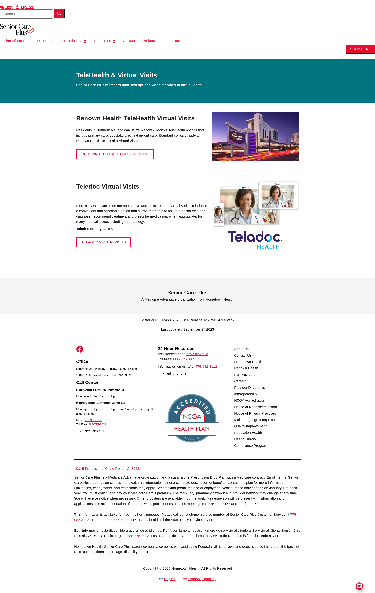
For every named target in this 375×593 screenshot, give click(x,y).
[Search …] (26, 14)
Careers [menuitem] (240, 381)
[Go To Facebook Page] (79, 349)
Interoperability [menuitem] (245, 394)
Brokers (149, 41)
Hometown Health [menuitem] (248, 362)
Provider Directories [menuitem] (249, 388)
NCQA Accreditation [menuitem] (249, 400)
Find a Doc (171, 41)
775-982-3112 (93, 420)
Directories (45, 41)
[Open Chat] (359, 586)
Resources (102, 41)
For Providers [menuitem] (244, 375)
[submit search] (59, 13)
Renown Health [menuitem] (246, 368)
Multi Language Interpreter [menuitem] (254, 420)
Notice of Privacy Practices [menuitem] (255, 413)
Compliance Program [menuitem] (250, 446)
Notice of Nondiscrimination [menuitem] (255, 407)
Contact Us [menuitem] (243, 355)
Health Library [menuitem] (245, 439)
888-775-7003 (97, 424)
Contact (129, 41)
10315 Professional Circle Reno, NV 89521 (107, 469)
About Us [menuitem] (241, 349)
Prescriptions (72, 41)
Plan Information (16, 41)
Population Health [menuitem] (248, 433)
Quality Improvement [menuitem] (250, 426)
